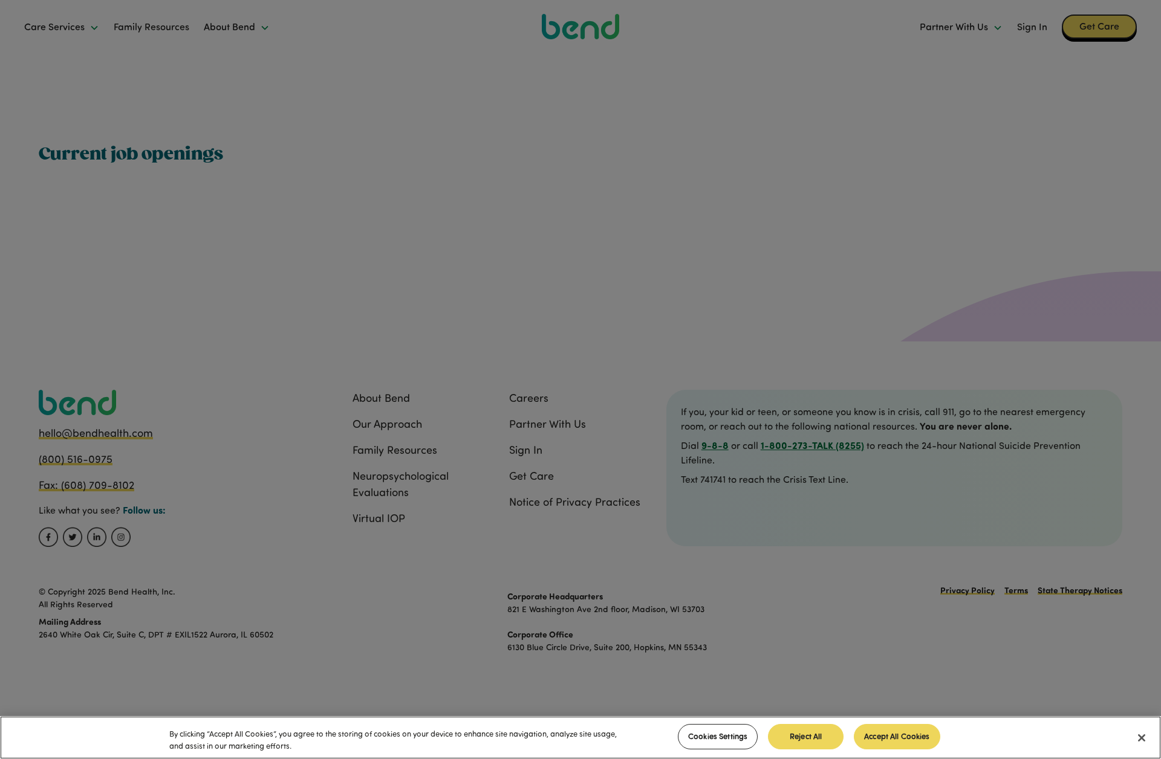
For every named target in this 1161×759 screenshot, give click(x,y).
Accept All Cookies (896, 736)
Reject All (806, 736)
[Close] (1141, 738)
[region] (580, 737)
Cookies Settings (717, 736)
